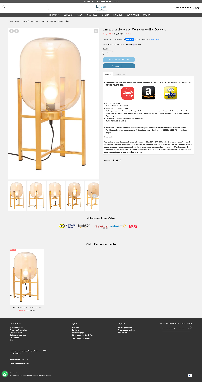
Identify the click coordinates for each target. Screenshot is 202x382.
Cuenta (177, 8)
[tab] (108, 74)
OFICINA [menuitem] (105, 15)
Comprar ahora (119, 66)
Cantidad (106, 49)
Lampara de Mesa (20, 21)
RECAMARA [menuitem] (54, 15)
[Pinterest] (13, 372)
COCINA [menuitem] (146, 15)
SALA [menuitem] (79, 15)
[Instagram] (16, 372)
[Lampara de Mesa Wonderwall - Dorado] (27, 277)
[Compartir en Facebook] (113, 160)
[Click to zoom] (96, 31)
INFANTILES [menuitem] (92, 15)
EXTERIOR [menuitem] (117, 15)
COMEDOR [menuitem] (68, 15)
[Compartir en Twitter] (116, 160)
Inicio (11, 21)
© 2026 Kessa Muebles (18, 375)
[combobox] (25, 7)
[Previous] (11, 31)
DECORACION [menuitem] (133, 15)
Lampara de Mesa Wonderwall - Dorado (26, 307)
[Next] (16, 31)
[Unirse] (189, 328)
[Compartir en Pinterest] (120, 160)
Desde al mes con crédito (122, 44)
